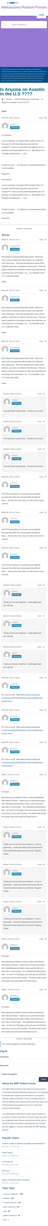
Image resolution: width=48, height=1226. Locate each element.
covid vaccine (7, 1162)
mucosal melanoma (12, 1202)
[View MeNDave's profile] (5, 785)
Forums (9, 99)
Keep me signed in (10, 1074)
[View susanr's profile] (5, 129)
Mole (6, 1220)
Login (41, 15)
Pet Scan (5, 1171)
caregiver (8, 1198)
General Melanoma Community (27, 99)
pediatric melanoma (11, 1215)
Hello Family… (8, 1153)
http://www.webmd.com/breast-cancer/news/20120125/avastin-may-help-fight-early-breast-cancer (22, 698)
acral (6, 1211)
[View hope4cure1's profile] (5, 250)
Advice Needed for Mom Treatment (16, 1180)
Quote (41, 118)
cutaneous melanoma (13, 1194)
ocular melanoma (11, 1207)
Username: (4, 1057)
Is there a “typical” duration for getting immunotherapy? (23, 1143)
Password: (4, 1065)
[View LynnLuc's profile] (5, 487)
